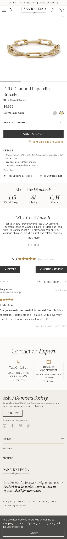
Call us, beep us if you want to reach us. (18, 374)
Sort (38, 281)
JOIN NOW (13, 413)
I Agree (33, 533)
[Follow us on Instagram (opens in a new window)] (4, 426)
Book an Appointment (48, 368)
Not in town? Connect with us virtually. (48, 376)
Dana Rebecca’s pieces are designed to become (33, 486)
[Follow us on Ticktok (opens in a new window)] (28, 426)
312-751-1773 (18, 380)
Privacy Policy (9, 501)
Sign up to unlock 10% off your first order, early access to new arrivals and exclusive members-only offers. (31, 404)
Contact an (33, 351)
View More (8, 170)
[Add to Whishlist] (63, 17)
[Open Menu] (4, 10)
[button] (14, 100)
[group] (12, 199)
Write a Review (54, 270)
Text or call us (18, 367)
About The (33, 189)
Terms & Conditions (26, 501)
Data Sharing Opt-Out (47, 501)
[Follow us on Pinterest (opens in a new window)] (20, 426)
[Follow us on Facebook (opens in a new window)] (12, 426)
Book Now (48, 381)
